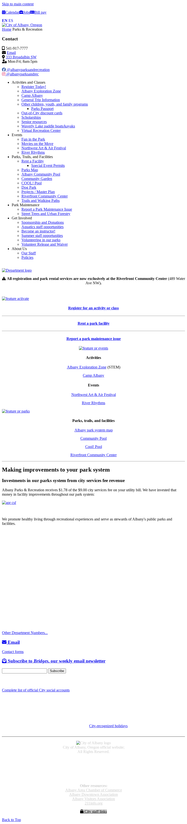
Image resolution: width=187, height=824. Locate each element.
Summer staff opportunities (42, 235)
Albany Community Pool (40, 174)
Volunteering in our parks (40, 240)
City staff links (95, 811)
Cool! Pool (93, 447)
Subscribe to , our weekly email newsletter (56, 660)
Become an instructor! (38, 231)
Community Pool (93, 438)
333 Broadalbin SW (21, 57)
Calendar (12, 12)
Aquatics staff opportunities (42, 227)
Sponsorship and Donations (42, 222)
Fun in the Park (33, 139)
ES (11, 20)
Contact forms (13, 652)
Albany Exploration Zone (41, 91)
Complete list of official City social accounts (36, 690)
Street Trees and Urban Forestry (45, 214)
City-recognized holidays (108, 726)
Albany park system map (94, 430)
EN (5, 20)
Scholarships (31, 117)
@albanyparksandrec (22, 74)
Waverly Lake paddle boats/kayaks (48, 126)
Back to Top (11, 820)
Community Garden (36, 179)
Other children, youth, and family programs (54, 104)
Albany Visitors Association (93, 799)
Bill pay (40, 12)
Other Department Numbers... (25, 633)
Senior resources (34, 122)
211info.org (94, 803)
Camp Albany (32, 95)
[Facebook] (4, 680)
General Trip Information (40, 100)
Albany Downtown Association (93, 794)
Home (6, 29)
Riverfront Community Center (44, 196)
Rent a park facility (94, 323)
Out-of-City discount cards (41, 113)
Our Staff (28, 253)
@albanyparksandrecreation (28, 70)
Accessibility (93, 760)
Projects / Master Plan (38, 192)
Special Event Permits (48, 165)
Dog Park (28, 187)
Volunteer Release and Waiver (44, 244)
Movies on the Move (37, 144)
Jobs (26, 12)
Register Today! (33, 87)
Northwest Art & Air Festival (43, 148)
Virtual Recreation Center (41, 130)
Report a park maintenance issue (93, 339)
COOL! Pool (31, 183)
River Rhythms (33, 152)
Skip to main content (18, 4)
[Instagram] (10, 680)
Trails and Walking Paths (40, 200)
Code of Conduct (93, 764)
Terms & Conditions (93, 777)
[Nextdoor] (21, 680)
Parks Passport (42, 109)
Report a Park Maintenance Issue (46, 209)
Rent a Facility (32, 161)
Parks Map (29, 170)
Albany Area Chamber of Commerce (93, 790)
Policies (27, 257)
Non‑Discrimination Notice (93, 773)
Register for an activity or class (93, 308)
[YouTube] (15, 680)
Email (11, 53)
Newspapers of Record (93, 769)
